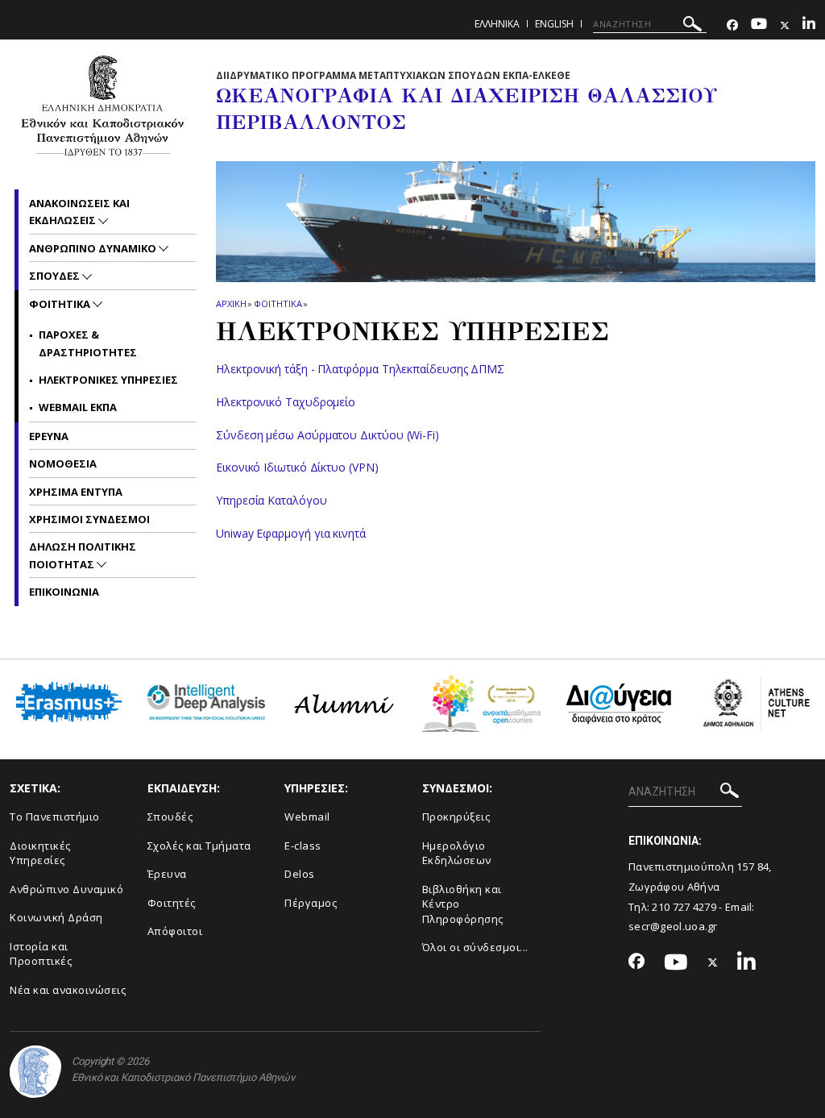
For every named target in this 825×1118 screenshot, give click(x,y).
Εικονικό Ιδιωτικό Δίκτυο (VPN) (297, 467)
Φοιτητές (171, 903)
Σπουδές (170, 816)
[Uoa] (35, 1071)
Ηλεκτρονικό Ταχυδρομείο (285, 401)
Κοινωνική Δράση (56, 917)
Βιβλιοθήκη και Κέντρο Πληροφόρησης (463, 904)
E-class (302, 845)
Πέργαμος (310, 903)
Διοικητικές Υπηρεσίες (40, 853)
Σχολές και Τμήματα (199, 845)
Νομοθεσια (63, 463)
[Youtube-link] (759, 25)
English (554, 24)
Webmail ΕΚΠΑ (78, 407)
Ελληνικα (497, 24)
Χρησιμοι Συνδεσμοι (89, 519)
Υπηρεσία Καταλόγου (271, 500)
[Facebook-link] (732, 25)
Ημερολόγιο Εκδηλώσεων (456, 853)
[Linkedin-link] (808, 25)
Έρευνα (167, 874)
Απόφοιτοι (175, 931)
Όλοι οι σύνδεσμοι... (475, 947)
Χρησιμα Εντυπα (75, 491)
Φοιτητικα (277, 303)
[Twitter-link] (785, 25)
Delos (299, 874)
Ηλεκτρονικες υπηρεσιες (108, 379)
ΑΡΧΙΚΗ (231, 303)
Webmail (307, 816)
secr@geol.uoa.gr (673, 926)
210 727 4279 (684, 907)
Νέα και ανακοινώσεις (68, 990)
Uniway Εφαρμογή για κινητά (291, 533)
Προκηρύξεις (456, 816)
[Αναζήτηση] (692, 26)
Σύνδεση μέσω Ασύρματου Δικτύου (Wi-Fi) (327, 435)
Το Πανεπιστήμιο (55, 816)
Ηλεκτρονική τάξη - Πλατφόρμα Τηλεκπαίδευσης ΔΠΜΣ (360, 368)
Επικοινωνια (64, 591)
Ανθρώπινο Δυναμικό (66, 889)
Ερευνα (48, 436)
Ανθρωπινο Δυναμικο (94, 248)
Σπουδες (55, 275)
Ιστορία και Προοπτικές (41, 954)
